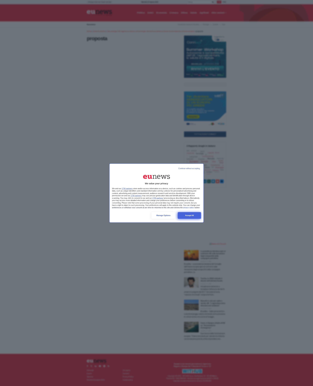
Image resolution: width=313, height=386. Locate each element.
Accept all (189, 215)
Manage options (163, 215)
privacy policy (188, 208)
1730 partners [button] (127, 188)
